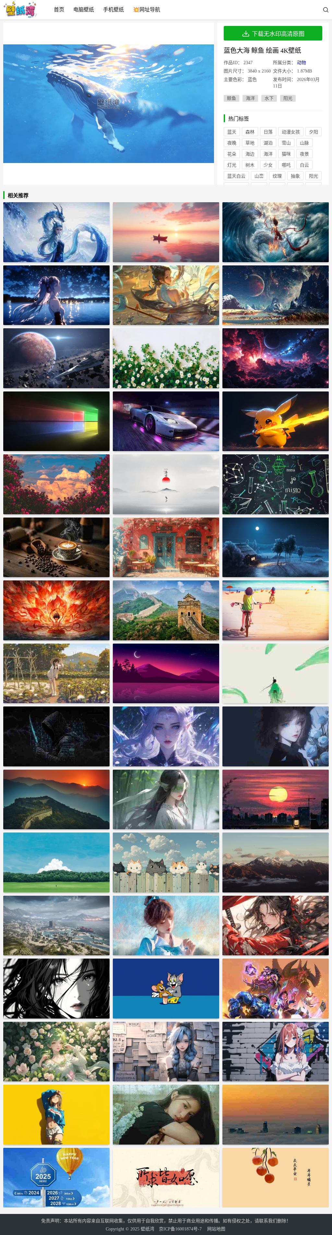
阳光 (287, 98)
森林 (250, 132)
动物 (301, 62)
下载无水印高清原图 (278, 34)
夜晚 (231, 143)
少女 (268, 165)
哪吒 (286, 165)
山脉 (304, 143)
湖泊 (268, 143)
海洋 (250, 98)
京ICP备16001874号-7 (180, 1229)
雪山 (286, 143)
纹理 (277, 176)
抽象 (295, 176)
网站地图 (216, 1229)
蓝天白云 (236, 176)
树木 (250, 165)
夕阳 (313, 132)
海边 (250, 154)
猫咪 (286, 154)
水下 (269, 98)
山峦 (259, 176)
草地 (250, 143)
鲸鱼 (231, 98)
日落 (268, 132)
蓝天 (231, 132)
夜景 (304, 154)
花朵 (231, 154)
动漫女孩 (291, 132)
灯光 (231, 165)
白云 (304, 165)
